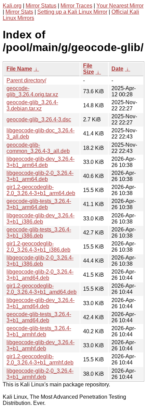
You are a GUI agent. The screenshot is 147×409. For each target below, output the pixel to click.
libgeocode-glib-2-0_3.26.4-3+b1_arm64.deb (40, 176)
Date (117, 69)
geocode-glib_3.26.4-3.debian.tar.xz (32, 105)
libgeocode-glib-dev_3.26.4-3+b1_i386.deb (40, 219)
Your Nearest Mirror (120, 6)
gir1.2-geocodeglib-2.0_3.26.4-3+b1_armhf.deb (40, 359)
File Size (88, 69)
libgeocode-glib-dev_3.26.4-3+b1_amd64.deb (40, 303)
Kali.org (12, 6)
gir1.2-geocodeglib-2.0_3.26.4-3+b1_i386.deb (38, 247)
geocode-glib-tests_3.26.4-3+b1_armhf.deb (38, 331)
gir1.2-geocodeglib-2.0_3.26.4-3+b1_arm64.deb (40, 190)
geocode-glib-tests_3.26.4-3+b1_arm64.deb (38, 204)
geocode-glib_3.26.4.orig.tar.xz (32, 91)
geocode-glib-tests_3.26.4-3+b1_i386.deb (38, 233)
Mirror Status (41, 6)
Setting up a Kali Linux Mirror (72, 12)
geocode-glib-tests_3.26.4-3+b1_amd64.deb (38, 317)
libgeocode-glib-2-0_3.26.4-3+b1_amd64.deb (40, 275)
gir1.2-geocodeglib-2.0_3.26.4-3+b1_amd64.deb (41, 289)
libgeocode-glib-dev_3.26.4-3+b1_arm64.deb (40, 162)
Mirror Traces (76, 6)
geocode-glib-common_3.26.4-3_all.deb (38, 148)
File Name (19, 69)
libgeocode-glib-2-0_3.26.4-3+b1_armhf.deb (40, 374)
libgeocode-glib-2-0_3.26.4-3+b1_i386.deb (40, 261)
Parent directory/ (26, 80)
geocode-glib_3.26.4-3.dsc (38, 119)
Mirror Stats (19, 12)
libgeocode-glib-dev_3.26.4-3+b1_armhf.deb (40, 345)
